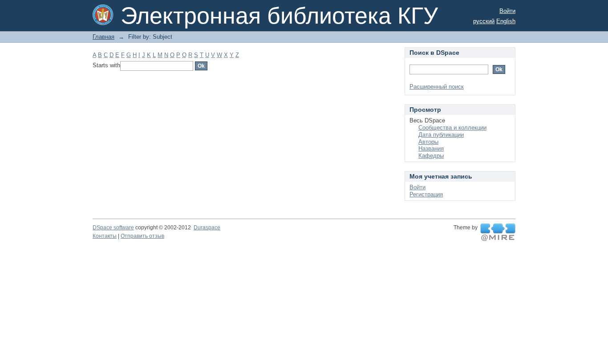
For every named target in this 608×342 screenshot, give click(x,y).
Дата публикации (441, 134)
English (505, 21)
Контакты (105, 236)
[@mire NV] (497, 232)
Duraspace (207, 227)
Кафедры (431, 155)
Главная (103, 36)
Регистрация (426, 194)
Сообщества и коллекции (452, 127)
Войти (507, 11)
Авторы (428, 141)
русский (484, 21)
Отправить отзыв (142, 236)
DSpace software (113, 227)
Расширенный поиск (436, 86)
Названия (431, 148)
